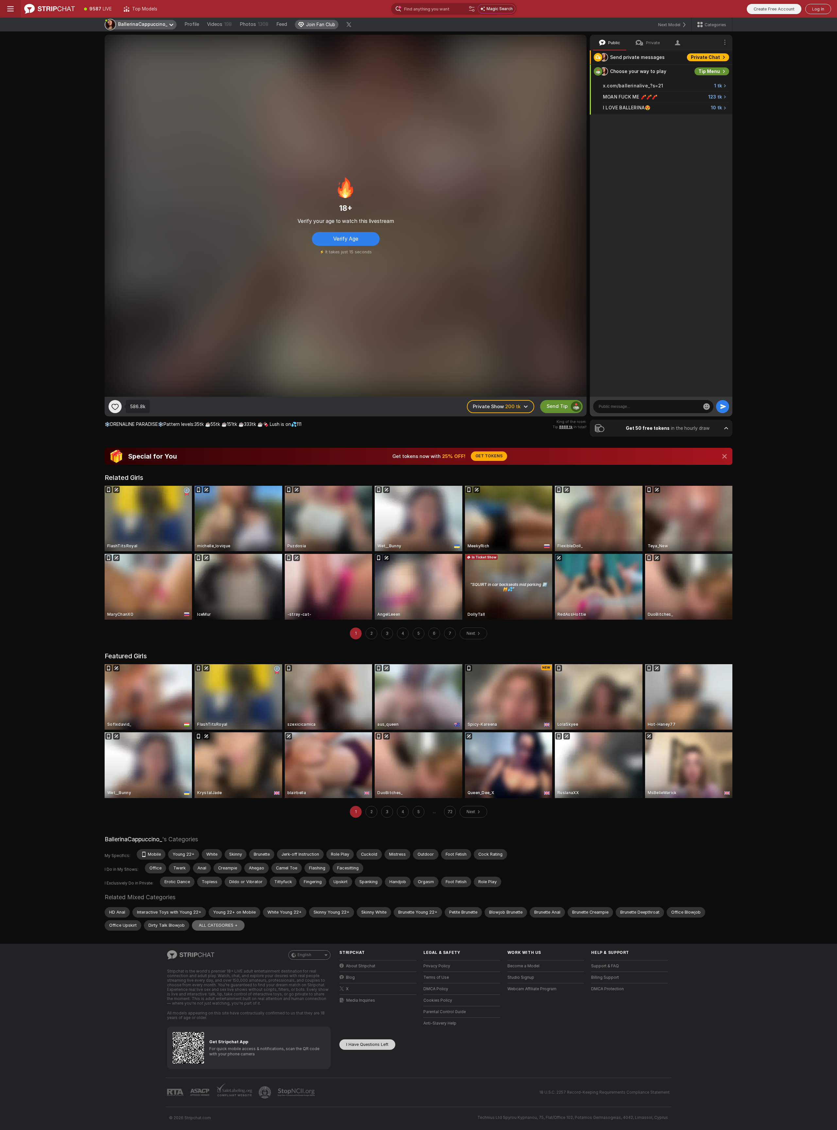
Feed (281, 24)
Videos (219, 24)
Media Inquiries (360, 1000)
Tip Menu (709, 71)
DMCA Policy (435, 989)
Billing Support (605, 977)
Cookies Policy (437, 1000)
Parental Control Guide (444, 1012)
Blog (350, 977)
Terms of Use (436, 977)
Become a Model (523, 966)
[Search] (471, 8)
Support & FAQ (605, 966)
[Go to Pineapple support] (265, 1092)
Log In (818, 9)
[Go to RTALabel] (176, 1092)
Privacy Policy (436, 966)
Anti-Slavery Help (439, 1023)
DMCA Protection (607, 989)
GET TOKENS (489, 456)
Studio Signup (520, 977)
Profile (191, 24)
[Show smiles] (706, 406)
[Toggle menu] (10, 9)
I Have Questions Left (367, 1044)
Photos (254, 24)
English (304, 955)
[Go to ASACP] (200, 1092)
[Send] (722, 406)
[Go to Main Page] (49, 9)
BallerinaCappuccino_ (133, 839)
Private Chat (705, 57)
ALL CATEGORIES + (218, 925)
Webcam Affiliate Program (531, 989)
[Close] (724, 456)
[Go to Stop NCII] (297, 1092)
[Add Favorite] (115, 406)
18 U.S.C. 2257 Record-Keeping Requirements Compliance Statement (604, 1092)
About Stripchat (360, 966)
